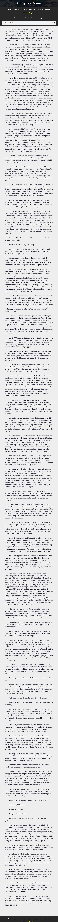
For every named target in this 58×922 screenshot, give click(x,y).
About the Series (43, 10)
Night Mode (16, 18)
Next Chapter (29, 13)
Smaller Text (29, 18)
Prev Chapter (13, 10)
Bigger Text (42, 18)
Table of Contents (28, 10)
